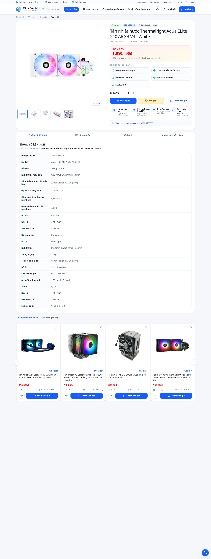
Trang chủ (20, 17)
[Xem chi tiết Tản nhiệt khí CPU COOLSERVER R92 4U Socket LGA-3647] (128, 345)
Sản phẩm (32, 17)
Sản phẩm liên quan (28, 317)
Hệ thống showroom (140, 9)
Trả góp (152, 100)
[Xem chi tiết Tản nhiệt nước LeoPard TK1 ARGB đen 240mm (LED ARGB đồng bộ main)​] (38, 345)
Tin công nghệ (140, 2)
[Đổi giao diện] (157, 9)
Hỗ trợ (179, 2)
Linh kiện (43, 17)
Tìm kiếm (73, 9)
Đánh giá (127, 135)
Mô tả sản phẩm (83, 135)
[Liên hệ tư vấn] (205, 552)
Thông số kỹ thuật (38, 135)
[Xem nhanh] (22, 396)
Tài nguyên (154, 2)
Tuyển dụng (167, 2)
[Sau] (194, 362)
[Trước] (17, 362)
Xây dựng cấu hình (114, 9)
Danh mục (91, 9)
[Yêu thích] (98, 25)
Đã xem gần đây (50, 317)
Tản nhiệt (55, 17)
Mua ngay (125, 100)
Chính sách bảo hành (172, 135)
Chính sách (190, 2)
